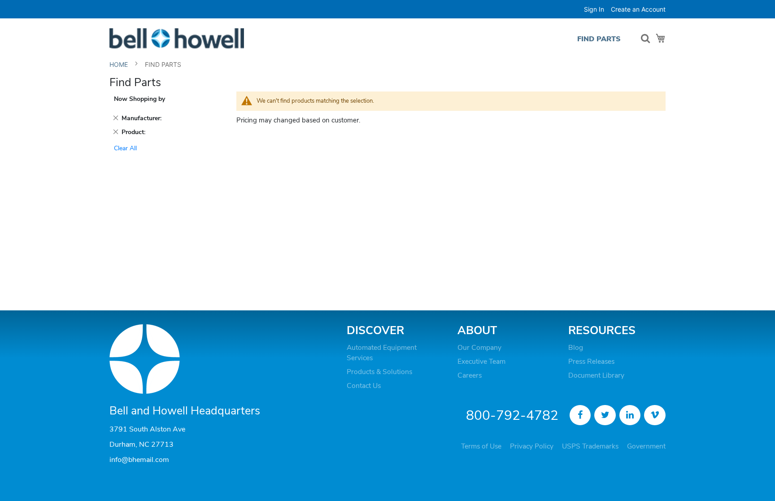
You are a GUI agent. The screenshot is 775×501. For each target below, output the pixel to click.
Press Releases (591, 361)
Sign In (594, 9)
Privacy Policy (531, 446)
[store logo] (176, 38)
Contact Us (364, 386)
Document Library (596, 375)
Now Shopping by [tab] (139, 99)
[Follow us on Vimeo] (655, 415)
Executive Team (481, 361)
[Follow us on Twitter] (605, 415)
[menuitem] (599, 38)
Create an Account (638, 9)
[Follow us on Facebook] (580, 415)
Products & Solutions (379, 372)
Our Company (479, 348)
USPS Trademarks (590, 446)
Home (119, 64)
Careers (469, 375)
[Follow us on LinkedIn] (630, 415)
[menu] (601, 38)
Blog (575, 348)
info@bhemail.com (139, 460)
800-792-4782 (512, 415)
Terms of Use (481, 446)
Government (646, 446)
